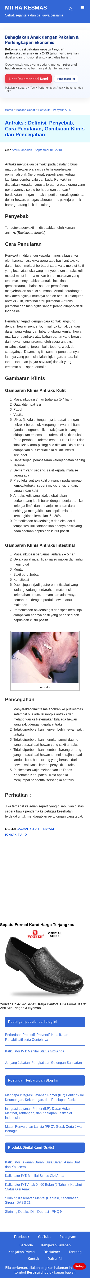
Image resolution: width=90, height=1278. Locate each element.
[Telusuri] (71, 9)
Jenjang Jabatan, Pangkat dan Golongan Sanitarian (43, 1062)
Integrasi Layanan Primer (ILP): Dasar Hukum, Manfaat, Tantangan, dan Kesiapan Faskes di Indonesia (39, 1113)
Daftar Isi (55, 1258)
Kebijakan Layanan (56, 1245)
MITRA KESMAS (26, 7)
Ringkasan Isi (66, 78)
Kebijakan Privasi (21, 1252)
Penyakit (49, 828)
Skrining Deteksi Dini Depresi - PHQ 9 (33, 1211)
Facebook (21, 1236)
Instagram (68, 1236)
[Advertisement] (45, 886)
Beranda (26, 1245)
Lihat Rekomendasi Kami (28, 79)
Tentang (75, 1252)
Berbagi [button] (79, 1266)
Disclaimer (52, 1252)
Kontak (33, 1258)
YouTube (44, 1236)
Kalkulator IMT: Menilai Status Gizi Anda (34, 1051)
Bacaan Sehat (28, 828)
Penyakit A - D (16, 834)
